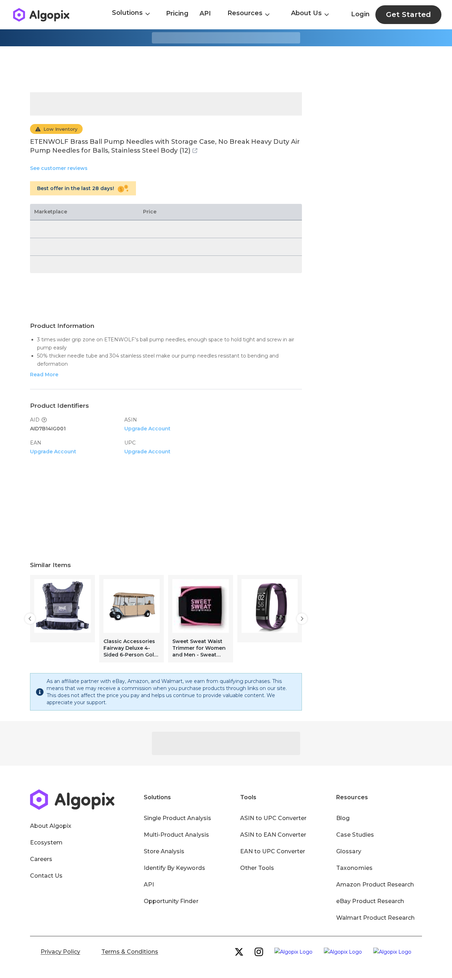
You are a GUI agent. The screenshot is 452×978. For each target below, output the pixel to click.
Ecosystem (46, 842)
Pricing (177, 13)
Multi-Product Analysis (176, 834)
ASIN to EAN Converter (273, 834)
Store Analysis (164, 851)
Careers (41, 859)
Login (360, 14)
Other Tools (257, 868)
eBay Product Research (370, 901)
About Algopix (50, 826)
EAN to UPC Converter (272, 851)
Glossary (348, 851)
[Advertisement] (226, 69)
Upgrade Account (147, 428)
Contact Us (46, 875)
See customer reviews (59, 168)
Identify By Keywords (174, 868)
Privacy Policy (60, 951)
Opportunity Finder (171, 901)
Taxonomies (354, 868)
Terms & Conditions (129, 951)
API (205, 13)
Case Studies (355, 834)
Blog (343, 818)
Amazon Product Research (375, 884)
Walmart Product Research (375, 917)
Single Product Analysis (177, 818)
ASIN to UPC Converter (273, 818)
